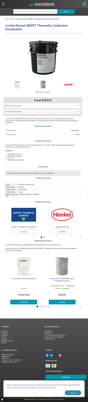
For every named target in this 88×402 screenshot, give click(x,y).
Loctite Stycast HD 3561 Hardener (23, 278)
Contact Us (5, 333)
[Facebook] (47, 355)
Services (4, 337)
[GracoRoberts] (41, 4)
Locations (4, 335)
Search (66, 11)
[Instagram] (60, 355)
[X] (55, 355)
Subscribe (66, 377)
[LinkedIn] (51, 355)
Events (3, 343)
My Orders (48, 333)
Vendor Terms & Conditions (54, 337)
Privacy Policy (49, 339)
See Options (23, 302)
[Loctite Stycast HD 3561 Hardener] (24, 266)
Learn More (24, 232)
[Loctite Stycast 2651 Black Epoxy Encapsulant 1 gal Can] (62, 266)
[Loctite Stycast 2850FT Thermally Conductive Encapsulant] (17, 84)
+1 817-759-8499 (15, 360)
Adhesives (11, 19)
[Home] (6, 19)
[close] (2, 399)
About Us (4, 331)
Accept (73, 393)
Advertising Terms (7, 341)
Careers (4, 339)
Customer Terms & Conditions (55, 335)
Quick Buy (62, 302)
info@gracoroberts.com (9, 362)
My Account (49, 331)
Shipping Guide (55, 245)
